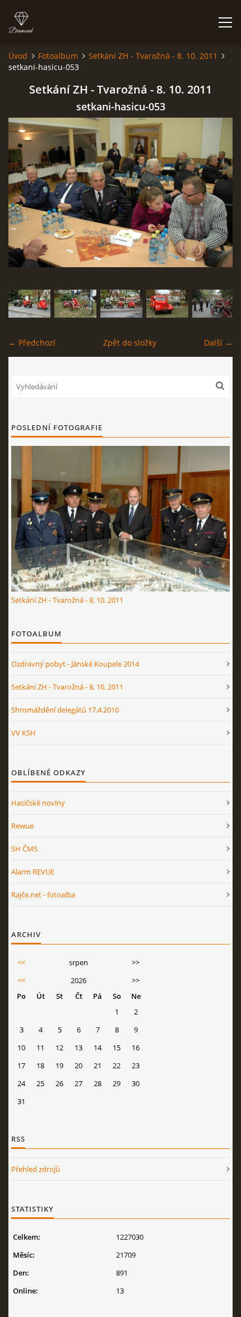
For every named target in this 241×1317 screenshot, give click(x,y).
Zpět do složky (129, 342)
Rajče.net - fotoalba (43, 895)
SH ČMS (24, 849)
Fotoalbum (58, 55)
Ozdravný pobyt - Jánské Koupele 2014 (75, 664)
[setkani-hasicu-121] (213, 304)
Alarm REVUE (32, 872)
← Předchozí (31, 342)
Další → (218, 342)
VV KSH (23, 733)
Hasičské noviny (38, 803)
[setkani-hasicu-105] (167, 304)
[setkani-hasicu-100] (121, 304)
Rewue (22, 826)
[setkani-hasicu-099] (29, 304)
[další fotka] (214, 192)
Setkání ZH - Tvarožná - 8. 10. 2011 (153, 55)
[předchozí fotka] (26, 192)
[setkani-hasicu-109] (75, 304)
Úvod (17, 55)
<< (21, 962)
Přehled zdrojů (35, 1169)
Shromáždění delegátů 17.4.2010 (65, 710)
